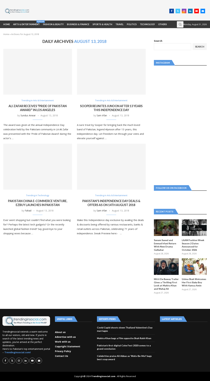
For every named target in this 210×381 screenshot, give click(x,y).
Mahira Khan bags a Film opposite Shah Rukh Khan (124, 338)
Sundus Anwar (28, 115)
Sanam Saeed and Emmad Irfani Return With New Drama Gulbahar (165, 245)
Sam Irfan (102, 115)
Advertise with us (65, 337)
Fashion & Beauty (53, 24)
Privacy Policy (63, 351)
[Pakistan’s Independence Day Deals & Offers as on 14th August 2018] (111, 167)
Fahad (28, 210)
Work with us (63, 342)
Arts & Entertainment (26, 23)
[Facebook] (171, 11)
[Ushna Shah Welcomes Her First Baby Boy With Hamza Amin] (194, 266)
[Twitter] (178, 11)
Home (6, 24)
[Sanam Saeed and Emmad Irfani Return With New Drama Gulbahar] (166, 227)
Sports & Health (102, 24)
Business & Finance (78, 24)
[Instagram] (184, 11)
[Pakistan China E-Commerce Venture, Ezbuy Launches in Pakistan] (37, 167)
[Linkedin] (190, 11)
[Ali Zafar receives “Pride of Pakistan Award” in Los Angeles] (37, 72)
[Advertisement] (100, 10)
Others (162, 24)
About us (60, 332)
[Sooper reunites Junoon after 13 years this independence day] (111, 72)
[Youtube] (196, 11)
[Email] (202, 11)
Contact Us (61, 356)
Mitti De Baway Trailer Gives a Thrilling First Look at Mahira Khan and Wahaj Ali (166, 284)
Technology (147, 24)
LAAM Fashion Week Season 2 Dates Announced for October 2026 (193, 245)
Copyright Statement (67, 346)
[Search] (180, 24)
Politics (132, 24)
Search (158, 40)
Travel (120, 24)
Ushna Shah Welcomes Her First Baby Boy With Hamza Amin (194, 282)
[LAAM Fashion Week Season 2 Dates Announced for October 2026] (194, 227)
